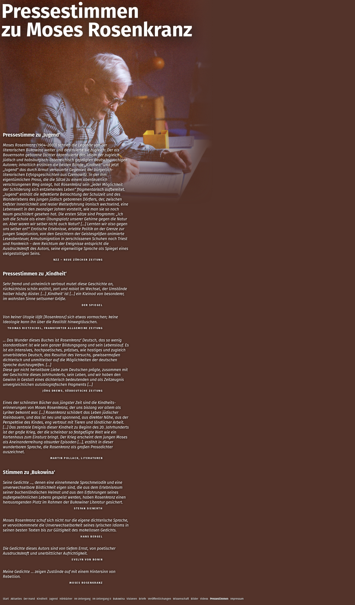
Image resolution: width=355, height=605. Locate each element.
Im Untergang (82, 598)
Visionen (132, 598)
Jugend (53, 598)
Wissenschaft (181, 598)
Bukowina (119, 598)
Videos (204, 598)
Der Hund (29, 598)
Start (6, 598)
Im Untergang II (101, 598)
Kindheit (42, 598)
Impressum (237, 598)
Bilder (194, 598)
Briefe (142, 598)
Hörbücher (66, 598)
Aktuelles (16, 598)
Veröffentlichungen (159, 598)
